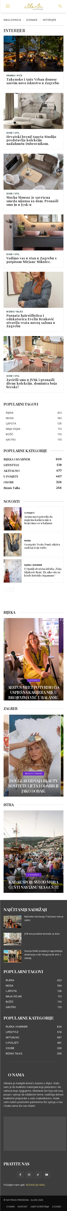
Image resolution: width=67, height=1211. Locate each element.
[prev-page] (6, 589)
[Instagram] (29, 1174)
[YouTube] (46, 1174)
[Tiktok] (37, 1174)
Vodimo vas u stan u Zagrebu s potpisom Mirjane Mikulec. (31, 260)
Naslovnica (12, 19)
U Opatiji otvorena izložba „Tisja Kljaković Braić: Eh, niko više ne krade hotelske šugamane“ (42, 572)
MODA (27, 541)
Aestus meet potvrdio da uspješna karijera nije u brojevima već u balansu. (38, 520)
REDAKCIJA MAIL (35, 1184)
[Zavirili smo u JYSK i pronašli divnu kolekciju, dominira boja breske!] (33, 354)
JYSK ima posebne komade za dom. (42, 933)
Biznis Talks (14, 312)
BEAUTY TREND (33, 773)
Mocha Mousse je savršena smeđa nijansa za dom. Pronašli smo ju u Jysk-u (32, 201)
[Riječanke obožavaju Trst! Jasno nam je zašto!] (12, 922)
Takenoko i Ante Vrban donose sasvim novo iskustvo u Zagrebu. (33, 81)
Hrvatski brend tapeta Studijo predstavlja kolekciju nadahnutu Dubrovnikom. (31, 140)
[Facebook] (20, 1174)
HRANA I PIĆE (14, 76)
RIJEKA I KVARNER (33, 565)
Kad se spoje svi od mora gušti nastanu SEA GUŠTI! (33, 884)
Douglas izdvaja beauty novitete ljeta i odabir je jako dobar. (33, 786)
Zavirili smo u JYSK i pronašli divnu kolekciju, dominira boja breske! (31, 383)
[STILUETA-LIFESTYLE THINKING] (33, 6)
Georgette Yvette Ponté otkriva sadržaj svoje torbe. (42, 546)
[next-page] (11, 589)
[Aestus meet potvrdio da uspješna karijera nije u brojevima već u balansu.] (13, 519)
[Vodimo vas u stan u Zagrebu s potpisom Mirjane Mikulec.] (33, 232)
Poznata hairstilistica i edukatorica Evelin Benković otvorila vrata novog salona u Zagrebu (30, 320)
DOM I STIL (13, 133)
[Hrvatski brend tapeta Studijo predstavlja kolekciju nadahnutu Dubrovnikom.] (33, 111)
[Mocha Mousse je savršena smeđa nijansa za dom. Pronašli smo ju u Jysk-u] (33, 172)
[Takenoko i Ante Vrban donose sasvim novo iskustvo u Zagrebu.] (33, 54)
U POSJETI (29, 513)
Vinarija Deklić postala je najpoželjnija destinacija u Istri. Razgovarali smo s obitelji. (43, 954)
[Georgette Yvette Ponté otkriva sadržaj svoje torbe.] (13, 545)
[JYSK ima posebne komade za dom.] (12, 939)
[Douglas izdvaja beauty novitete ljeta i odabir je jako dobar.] (33, 755)
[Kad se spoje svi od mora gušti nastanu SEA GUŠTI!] (33, 851)
